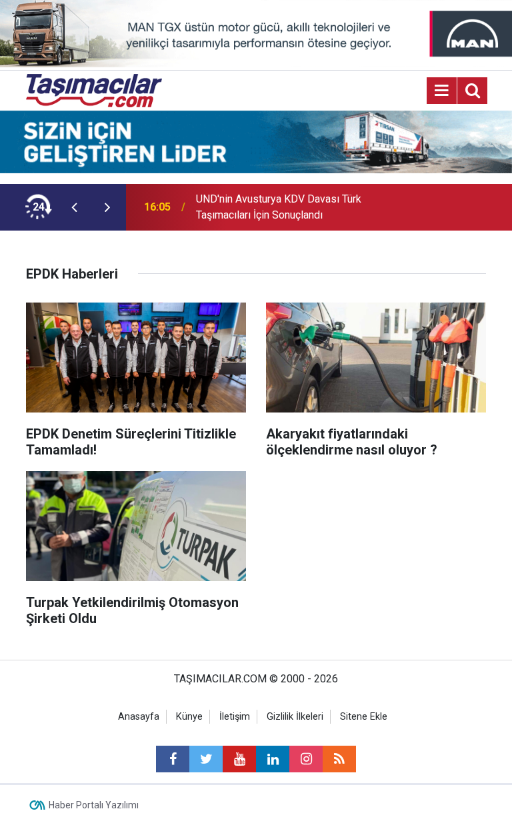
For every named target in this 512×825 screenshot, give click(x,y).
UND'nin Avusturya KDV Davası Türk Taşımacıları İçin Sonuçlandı (278, 207)
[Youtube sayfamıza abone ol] (239, 759)
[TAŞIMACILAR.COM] (94, 89)
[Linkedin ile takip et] (272, 759)
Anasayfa (138, 716)
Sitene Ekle (363, 716)
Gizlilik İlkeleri (295, 716)
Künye (189, 716)
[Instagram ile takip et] (306, 759)
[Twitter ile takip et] (206, 759)
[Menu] (442, 90)
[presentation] (74, 207)
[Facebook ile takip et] (172, 759)
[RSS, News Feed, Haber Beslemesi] (339, 759)
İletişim (234, 716)
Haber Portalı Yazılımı (94, 805)
